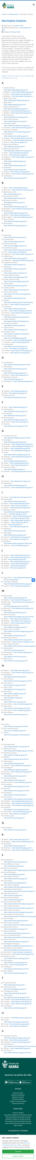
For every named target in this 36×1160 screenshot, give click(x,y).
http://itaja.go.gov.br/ (15, 524)
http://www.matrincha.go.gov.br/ (23, 608)
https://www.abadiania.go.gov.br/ (23, 92)
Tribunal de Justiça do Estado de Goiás (18, 1117)
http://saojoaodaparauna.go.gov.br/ (16, 929)
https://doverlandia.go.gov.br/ (23, 381)
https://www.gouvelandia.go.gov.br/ (15, 461)
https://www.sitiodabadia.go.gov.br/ (15, 973)
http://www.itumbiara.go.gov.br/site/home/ (18, 543)
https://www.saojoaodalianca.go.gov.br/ (17, 933)
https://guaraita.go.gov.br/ (19, 465)
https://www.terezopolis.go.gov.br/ (15, 993)
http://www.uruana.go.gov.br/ (20, 1024)
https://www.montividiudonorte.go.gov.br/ (18, 640)
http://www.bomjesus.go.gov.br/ (14, 202)
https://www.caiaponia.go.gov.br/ (23, 254)
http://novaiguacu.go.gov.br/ (13, 698)
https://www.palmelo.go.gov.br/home (16, 759)
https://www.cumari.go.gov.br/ (20, 353)
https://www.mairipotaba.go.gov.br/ (15, 598)
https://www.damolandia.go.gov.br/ (15, 369)
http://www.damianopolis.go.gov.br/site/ (17, 365)
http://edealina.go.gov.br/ (19, 391)
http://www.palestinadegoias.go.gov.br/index (18, 751)
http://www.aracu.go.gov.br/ (18, 155)
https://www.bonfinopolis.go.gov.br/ (16, 207)
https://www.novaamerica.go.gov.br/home (18, 681)
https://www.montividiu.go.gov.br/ (15, 636)
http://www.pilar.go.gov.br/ (23, 782)
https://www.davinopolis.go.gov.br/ (15, 373)
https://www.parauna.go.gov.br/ (21, 772)
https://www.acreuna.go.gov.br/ (21, 94)
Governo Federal (18, 1113)
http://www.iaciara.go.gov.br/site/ (21, 497)
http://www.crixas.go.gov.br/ (18, 348)
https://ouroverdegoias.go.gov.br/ (15, 731)
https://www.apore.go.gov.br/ (19, 153)
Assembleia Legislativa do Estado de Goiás (18, 1115)
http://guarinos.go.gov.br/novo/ (21, 471)
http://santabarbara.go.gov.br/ (14, 866)
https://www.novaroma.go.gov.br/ (15, 702)
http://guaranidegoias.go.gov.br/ (14, 469)
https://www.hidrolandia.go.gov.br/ (15, 485)
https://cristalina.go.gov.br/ (20, 342)
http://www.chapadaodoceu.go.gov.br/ (16, 317)
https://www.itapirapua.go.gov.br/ (15, 531)
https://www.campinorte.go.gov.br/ (15, 273)
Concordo (18, 1151)
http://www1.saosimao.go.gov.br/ (23, 954)
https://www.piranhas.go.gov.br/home (16, 791)
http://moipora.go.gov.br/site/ (21, 623)
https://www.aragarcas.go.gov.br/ (23, 157)
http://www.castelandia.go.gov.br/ (15, 298)
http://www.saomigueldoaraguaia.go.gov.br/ (18, 946)
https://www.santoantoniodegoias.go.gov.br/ (18, 912)
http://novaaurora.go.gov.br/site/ (15, 685)
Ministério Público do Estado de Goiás (18, 1119)
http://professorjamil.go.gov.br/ (14, 818)
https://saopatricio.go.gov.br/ (23, 952)
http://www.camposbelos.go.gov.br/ (15, 286)
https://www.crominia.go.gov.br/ (22, 351)
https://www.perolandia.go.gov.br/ (15, 776)
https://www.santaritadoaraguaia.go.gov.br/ (18, 887)
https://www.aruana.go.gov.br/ (20, 172)
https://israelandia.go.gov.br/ (22, 516)
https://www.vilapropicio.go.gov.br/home (17, 1053)
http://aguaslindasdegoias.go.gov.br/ (16, 109)
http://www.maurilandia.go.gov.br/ (15, 612)
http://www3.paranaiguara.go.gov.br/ (16, 770)
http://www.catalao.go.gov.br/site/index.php (18, 302)
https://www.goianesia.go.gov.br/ (23, 446)
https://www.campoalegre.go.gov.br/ (16, 277)
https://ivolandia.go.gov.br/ (20, 545)
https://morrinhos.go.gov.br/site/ (23, 642)
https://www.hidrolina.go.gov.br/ (22, 487)
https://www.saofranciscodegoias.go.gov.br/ (18, 925)
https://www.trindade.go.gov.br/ (21, 999)
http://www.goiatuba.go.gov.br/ (21, 457)
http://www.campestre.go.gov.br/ (15, 265)
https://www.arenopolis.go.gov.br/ (15, 170)
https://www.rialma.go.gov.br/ (19, 839)
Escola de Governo (18, 1103)
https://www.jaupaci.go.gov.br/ (20, 561)
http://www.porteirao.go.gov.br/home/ (16, 809)
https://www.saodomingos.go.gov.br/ (16, 921)
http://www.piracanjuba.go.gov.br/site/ (16, 786)
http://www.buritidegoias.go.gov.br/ (15, 221)
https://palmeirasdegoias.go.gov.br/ (16, 755)
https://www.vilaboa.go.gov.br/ (20, 1048)
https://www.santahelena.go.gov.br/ (15, 879)
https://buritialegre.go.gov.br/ (23, 217)
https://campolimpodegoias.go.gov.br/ (16, 281)
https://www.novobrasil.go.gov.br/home (17, 708)
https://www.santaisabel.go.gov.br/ (15, 883)
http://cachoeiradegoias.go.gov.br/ (15, 246)
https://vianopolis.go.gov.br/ (21, 1042)
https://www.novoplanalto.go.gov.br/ (16, 714)
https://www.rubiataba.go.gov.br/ (23, 850)
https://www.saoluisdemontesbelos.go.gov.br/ (19, 937)
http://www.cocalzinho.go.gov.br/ (15, 325)
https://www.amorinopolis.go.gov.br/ (16, 136)
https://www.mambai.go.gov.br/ (21, 600)
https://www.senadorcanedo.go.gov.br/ (17, 958)
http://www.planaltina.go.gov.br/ (22, 801)
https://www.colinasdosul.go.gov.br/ (16, 330)
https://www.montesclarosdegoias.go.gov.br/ (19, 631)
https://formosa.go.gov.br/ (20, 422)
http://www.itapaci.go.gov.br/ (19, 527)
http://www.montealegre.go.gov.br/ (15, 627)
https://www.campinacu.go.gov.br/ (15, 269)
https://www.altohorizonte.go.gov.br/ (16, 117)
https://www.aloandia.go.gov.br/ (21, 113)
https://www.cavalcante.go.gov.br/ (15, 309)
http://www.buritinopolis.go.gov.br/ (15, 225)
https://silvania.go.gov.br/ (18, 965)
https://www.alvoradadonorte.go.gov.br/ (17, 125)
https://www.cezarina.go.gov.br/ (21, 313)
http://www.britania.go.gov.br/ (20, 215)
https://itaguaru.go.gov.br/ (20, 522)
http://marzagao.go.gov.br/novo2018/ (16, 606)
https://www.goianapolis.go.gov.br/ (15, 442)
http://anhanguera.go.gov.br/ (23, 140)
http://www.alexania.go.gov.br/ (21, 111)
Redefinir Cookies (18, 1156)
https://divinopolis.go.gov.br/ (13, 379)
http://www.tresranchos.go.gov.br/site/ (17, 997)
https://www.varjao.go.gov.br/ (19, 1040)
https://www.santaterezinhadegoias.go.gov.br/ (19, 904)
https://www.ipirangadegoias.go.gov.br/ (17, 512)
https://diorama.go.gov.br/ (20, 375)
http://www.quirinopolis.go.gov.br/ (15, 830)
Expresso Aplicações (18, 1095)
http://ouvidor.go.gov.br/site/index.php (17, 735)
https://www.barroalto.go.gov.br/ (23, 190)
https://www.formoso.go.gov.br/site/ (16, 426)
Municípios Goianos (14, 20)
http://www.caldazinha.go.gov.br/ (23, 260)
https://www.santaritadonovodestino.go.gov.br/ (19, 891)
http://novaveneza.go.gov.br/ (23, 704)
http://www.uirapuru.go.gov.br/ (21, 1018)
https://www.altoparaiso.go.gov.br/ (15, 121)
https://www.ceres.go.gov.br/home (20, 311)
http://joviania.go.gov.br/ (18, 566)
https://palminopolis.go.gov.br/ (14, 763)
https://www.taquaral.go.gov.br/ (14, 985)
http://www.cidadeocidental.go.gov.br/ (16, 321)
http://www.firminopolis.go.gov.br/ (15, 416)
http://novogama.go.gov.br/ (22, 710)
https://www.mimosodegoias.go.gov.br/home (19, 617)
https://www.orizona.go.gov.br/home (16, 726)
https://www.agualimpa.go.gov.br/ (15, 105)
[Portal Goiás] (18, 5)
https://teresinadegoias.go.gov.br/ (15, 989)
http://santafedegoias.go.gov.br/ (14, 874)
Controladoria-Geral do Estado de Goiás (18, 1123)
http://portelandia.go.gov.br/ (22, 812)
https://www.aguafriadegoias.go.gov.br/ (17, 100)
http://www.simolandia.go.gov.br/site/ (16, 969)
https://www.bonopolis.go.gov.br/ (23, 209)
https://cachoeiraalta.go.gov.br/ (14, 241)
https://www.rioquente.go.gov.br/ (15, 846)
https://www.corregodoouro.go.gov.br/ (17, 334)
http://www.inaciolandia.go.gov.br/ (15, 501)
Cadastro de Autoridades (18, 1101)
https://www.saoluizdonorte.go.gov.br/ (16, 942)
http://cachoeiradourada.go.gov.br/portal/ (18, 250)
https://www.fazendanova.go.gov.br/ (16, 411)
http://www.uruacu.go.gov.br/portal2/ (16, 1022)
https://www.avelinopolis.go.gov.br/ (15, 178)
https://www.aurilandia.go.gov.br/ (23, 174)
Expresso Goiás (18, 1093)
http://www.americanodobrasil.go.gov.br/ (17, 132)
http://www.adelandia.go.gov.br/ (22, 96)
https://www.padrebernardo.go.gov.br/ (17, 747)
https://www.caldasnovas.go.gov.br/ (15, 258)
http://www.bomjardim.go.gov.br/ (15, 198)
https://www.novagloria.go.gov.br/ (15, 693)
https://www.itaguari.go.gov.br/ (20, 520)
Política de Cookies (16, 1145)
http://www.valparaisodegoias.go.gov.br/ (17, 1038)
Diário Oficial (18, 1125)
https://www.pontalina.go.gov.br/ (22, 803)
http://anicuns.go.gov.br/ (18, 142)
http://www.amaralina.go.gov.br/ (22, 128)
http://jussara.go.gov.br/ (18, 568)
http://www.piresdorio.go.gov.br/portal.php (18, 799)
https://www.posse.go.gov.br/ (19, 814)
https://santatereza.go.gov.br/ (14, 900)
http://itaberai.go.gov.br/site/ (20, 518)
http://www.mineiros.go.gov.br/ (21, 621)
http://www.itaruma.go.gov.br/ (20, 537)
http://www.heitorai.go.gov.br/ (20, 481)
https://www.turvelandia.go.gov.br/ (15, 1008)
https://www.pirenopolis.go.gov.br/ (15, 795)
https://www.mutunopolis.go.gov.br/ (16, 661)
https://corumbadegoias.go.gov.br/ (15, 338)
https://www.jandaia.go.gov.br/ (20, 555)
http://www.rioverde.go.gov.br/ (22, 848)
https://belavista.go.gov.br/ (13, 194)
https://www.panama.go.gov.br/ (21, 765)
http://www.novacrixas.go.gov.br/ (15, 689)
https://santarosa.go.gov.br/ (13, 895)
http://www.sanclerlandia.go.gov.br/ (15, 862)
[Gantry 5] (18, 1064)
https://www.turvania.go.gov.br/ (21, 1004)
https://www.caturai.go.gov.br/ (20, 304)
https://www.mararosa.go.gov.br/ (23, 602)
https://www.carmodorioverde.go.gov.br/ (17, 294)
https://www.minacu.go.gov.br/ (20, 619)
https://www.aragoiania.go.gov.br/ (15, 161)
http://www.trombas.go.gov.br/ (21, 1002)
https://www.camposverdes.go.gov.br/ (16, 290)
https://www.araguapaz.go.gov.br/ (15, 165)
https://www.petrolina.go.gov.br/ (14, 780)
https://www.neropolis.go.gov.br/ (22, 672)
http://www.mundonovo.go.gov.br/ (15, 656)
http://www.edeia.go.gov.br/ (18, 393)
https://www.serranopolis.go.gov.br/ (16, 963)
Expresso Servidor (18, 1097)
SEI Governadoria (18, 1099)
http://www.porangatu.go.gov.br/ (23, 805)
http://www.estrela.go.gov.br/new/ (15, 397)
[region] (18, 1147)
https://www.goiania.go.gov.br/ (20, 448)
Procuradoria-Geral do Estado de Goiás (18, 1121)
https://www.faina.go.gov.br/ (18, 407)
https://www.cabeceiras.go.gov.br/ (15, 237)
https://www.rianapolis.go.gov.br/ (23, 842)
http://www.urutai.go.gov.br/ (18, 1026)
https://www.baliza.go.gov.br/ (18, 188)
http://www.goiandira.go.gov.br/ (22, 444)
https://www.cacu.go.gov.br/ (17, 252)
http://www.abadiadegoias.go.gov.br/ (16, 90)
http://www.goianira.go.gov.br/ (21, 450)
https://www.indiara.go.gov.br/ (20, 503)
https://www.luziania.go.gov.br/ (21, 586)
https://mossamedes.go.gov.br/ (14, 650)
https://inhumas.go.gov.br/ (20, 506)
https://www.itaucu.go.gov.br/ (19, 539)
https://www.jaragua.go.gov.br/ (20, 557)
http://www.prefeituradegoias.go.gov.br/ (17, 455)
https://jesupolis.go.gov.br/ (20, 564)
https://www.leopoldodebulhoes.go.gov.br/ (18, 584)
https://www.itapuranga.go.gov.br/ (15, 535)
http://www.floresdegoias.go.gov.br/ (16, 420)
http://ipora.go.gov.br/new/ (18, 514)
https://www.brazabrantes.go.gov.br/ (16, 213)
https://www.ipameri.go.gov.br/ (20, 508)
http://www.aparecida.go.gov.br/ (14, 146)
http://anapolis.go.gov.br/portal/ (21, 138)
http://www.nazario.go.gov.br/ (20, 670)
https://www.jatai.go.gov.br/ (17, 559)
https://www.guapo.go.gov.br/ (19, 463)
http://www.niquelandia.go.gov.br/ (15, 677)
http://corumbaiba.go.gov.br (22, 340)
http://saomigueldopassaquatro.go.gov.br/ (18, 950)
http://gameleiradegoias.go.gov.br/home (17, 438)
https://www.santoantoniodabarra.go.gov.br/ (19, 908)
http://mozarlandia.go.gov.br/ (23, 652)
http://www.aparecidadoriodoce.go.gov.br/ (18, 151)
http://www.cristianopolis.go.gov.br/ (16, 346)
